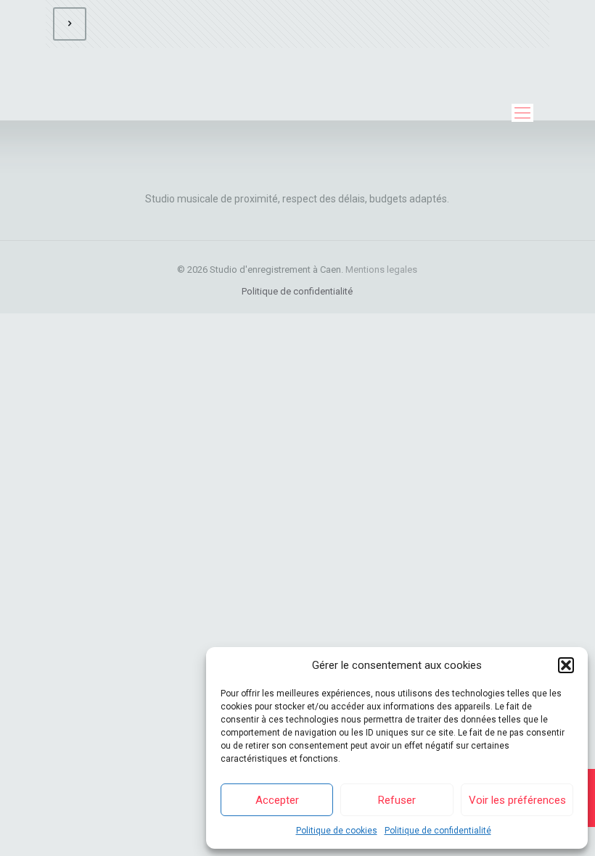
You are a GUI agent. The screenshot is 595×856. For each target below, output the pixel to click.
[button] (566, 665)
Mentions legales (381, 269)
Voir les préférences (517, 800)
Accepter (277, 800)
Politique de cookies (336, 831)
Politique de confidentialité (438, 831)
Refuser (397, 800)
